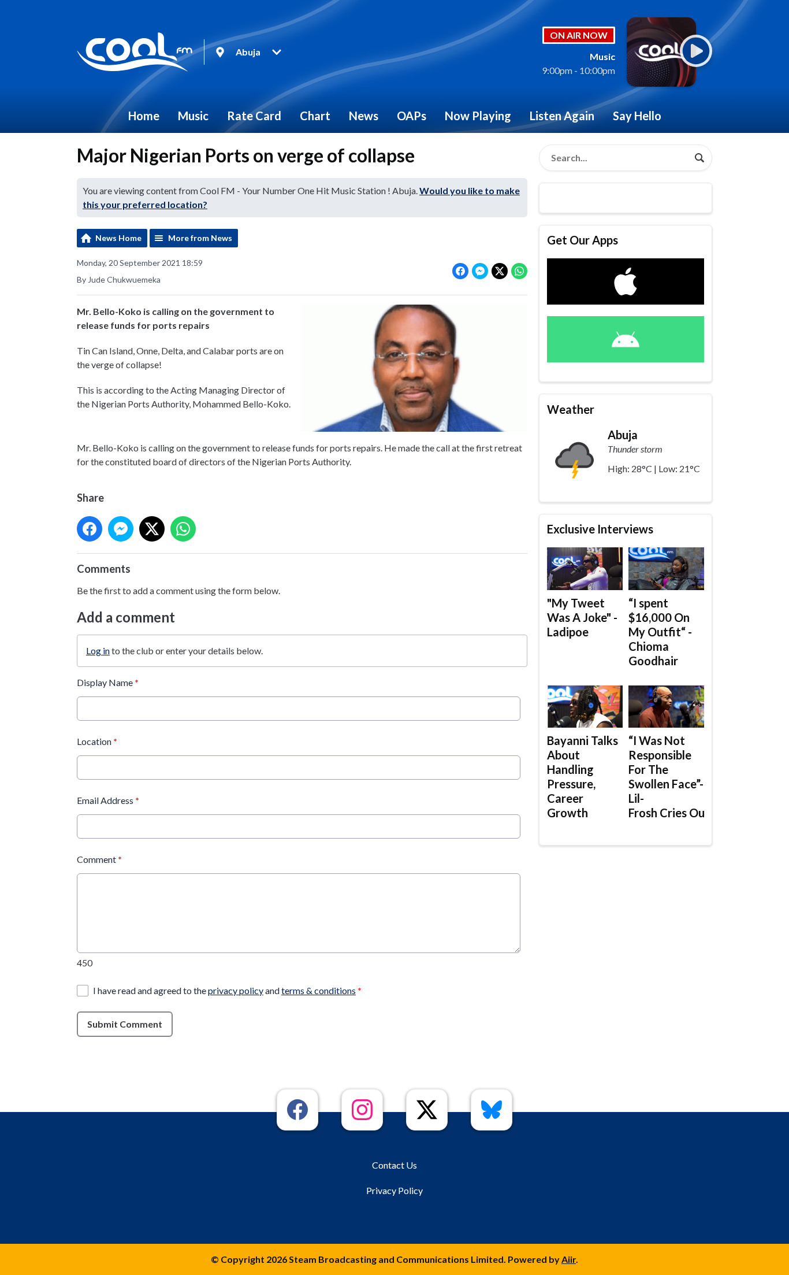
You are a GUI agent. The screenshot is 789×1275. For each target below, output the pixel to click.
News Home (118, 238)
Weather (570, 409)
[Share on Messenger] (480, 271)
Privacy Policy (394, 1190)
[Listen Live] (696, 51)
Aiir (568, 1259)
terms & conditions (318, 990)
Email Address (108, 800)
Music (193, 116)
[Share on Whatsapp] (519, 271)
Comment (99, 859)
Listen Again (562, 116)
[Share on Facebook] (460, 271)
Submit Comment (124, 1023)
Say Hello (637, 116)
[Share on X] (500, 271)
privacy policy (235, 990)
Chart (315, 116)
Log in (98, 650)
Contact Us (394, 1164)
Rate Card (254, 116)
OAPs (411, 116)
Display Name (108, 682)
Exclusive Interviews (600, 529)
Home (143, 116)
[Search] (699, 158)
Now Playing (478, 116)
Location (97, 741)
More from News (200, 238)
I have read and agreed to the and (227, 990)
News (363, 116)
